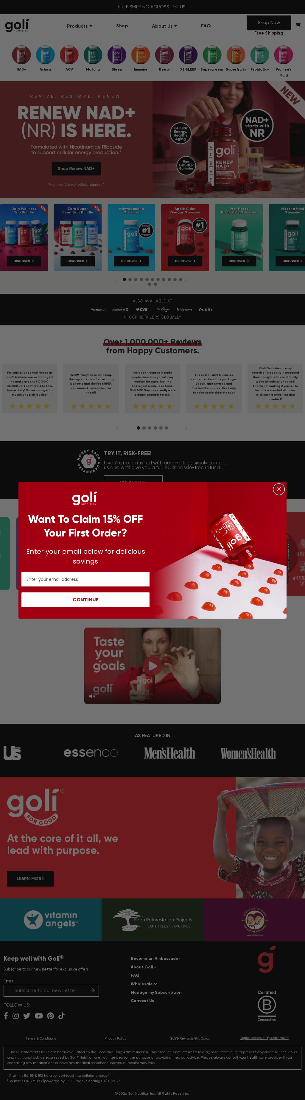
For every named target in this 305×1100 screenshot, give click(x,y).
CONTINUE (86, 599)
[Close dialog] (279, 489)
